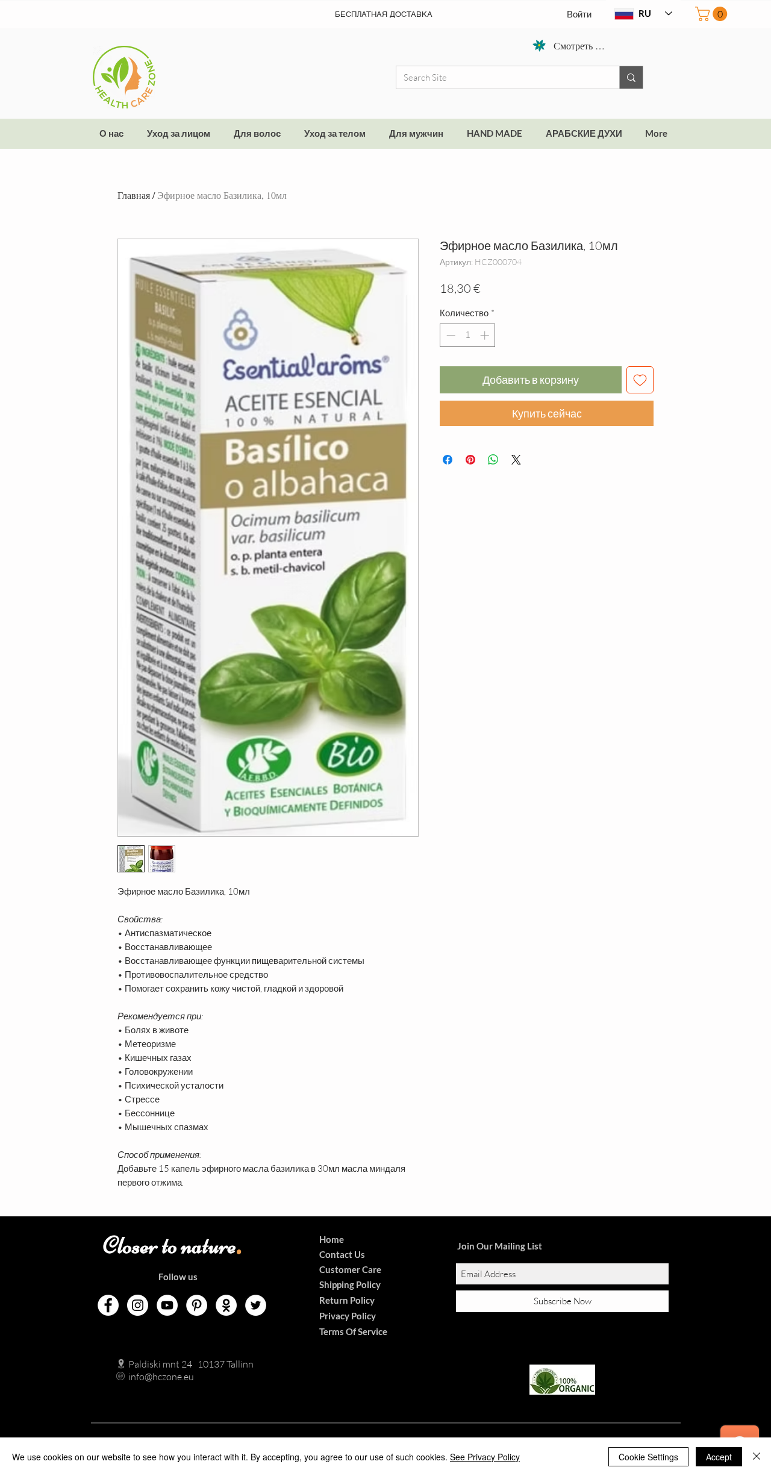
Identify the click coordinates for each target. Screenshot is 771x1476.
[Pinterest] (196, 1305)
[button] (713, 14)
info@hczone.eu (148, 1377)
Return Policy (347, 1300)
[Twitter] (255, 1305)
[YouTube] (167, 1305)
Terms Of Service (353, 1331)
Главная (133, 195)
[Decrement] (450, 335)
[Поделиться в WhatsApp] (493, 459)
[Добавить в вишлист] (640, 379)
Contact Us (342, 1254)
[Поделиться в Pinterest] (470, 459)
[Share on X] (516, 459)
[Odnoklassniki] (226, 1305)
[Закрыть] (756, 1456)
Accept (719, 1457)
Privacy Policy (347, 1315)
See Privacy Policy (485, 1457)
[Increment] (486, 335)
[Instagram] (137, 1305)
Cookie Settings (648, 1457)
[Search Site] (631, 77)
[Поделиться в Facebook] (447, 459)
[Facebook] (108, 1305)
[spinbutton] (468, 335)
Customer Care (350, 1269)
